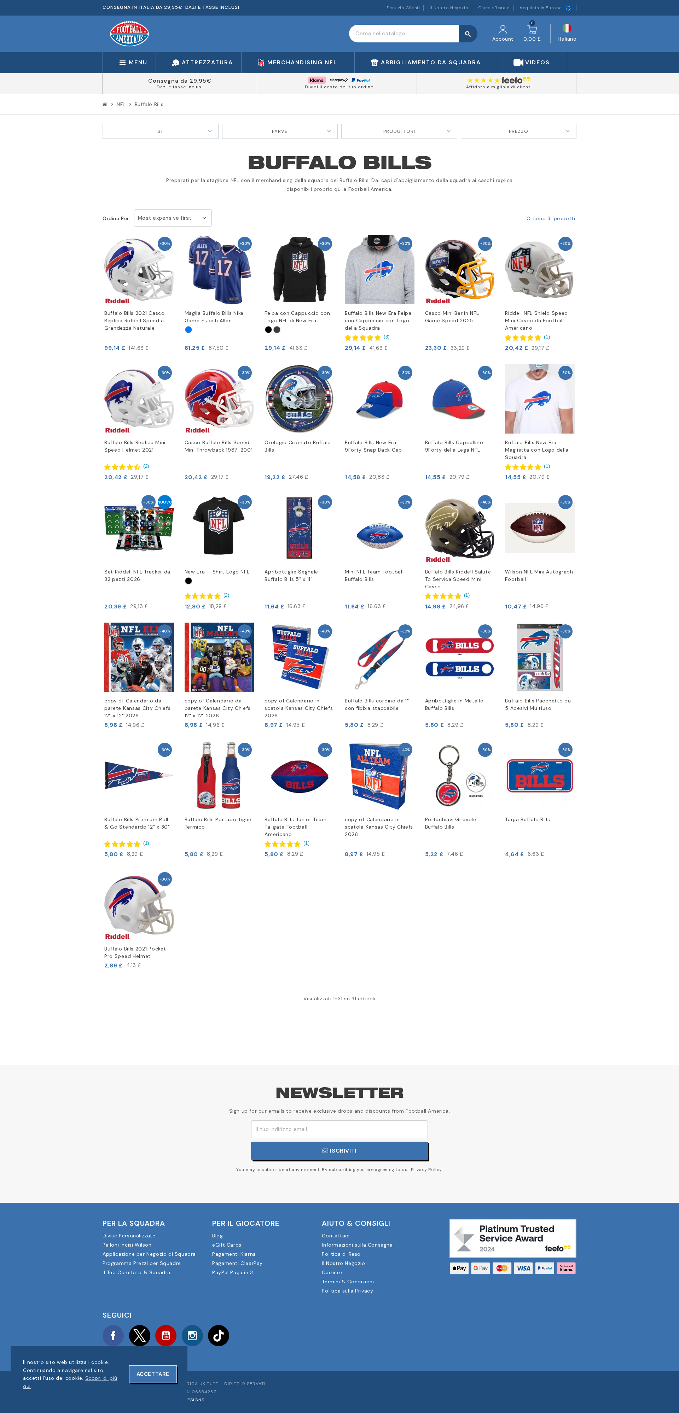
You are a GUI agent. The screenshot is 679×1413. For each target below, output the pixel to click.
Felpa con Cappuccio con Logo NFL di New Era (297, 317)
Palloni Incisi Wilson (127, 1245)
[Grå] (276, 329)
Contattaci (335, 1235)
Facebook (113, 1335)
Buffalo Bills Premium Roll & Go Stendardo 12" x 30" (137, 823)
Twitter (139, 1335)
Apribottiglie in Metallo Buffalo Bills (454, 704)
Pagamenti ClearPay (237, 1263)
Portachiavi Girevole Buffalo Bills (450, 823)
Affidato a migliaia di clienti (499, 87)
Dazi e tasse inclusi (180, 87)
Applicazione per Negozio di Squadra (149, 1254)
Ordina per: (116, 218)
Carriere (332, 1272)
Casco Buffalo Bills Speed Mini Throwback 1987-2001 (219, 446)
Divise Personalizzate (129, 1235)
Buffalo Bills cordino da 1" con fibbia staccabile (377, 704)
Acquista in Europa (541, 8)
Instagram (192, 1335)
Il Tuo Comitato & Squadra (136, 1272)
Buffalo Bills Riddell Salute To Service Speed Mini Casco (458, 579)
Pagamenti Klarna (234, 1254)
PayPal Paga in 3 (232, 1272)
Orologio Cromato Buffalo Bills (298, 446)
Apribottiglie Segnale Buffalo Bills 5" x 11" (291, 575)
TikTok (218, 1335)
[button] (367, 337)
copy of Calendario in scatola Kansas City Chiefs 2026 (299, 708)
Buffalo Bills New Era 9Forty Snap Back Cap (373, 446)
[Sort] (268, 329)
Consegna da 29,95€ (179, 80)
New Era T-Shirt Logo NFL (217, 572)
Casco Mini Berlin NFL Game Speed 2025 (452, 317)
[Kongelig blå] (188, 329)
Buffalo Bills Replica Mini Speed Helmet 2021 (135, 446)
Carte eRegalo (494, 8)
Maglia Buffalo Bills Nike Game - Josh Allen (214, 317)
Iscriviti (342, 1150)
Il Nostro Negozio (449, 8)
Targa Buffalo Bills (527, 819)
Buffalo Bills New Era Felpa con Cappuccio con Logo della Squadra (378, 320)
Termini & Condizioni (348, 1281)
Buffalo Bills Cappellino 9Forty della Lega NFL (454, 446)
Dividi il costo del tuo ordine (339, 87)
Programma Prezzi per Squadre (142, 1263)
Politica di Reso (341, 1254)
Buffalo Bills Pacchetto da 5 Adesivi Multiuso (538, 704)
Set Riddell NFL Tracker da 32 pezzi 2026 (137, 575)
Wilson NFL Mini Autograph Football (539, 575)
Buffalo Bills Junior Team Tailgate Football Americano (296, 826)
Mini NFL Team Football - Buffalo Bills (376, 575)
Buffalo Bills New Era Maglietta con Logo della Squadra (537, 449)
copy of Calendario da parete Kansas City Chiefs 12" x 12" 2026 (137, 708)
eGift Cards (227, 1245)
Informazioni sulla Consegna (357, 1245)
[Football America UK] (129, 33)
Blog (217, 1235)
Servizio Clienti (403, 8)
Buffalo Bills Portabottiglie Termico (218, 823)
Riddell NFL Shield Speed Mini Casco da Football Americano (536, 320)
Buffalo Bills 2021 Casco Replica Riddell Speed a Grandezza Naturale (134, 320)
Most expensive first (165, 218)
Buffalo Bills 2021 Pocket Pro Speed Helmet (135, 952)
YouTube (165, 1335)
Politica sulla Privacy (347, 1291)
